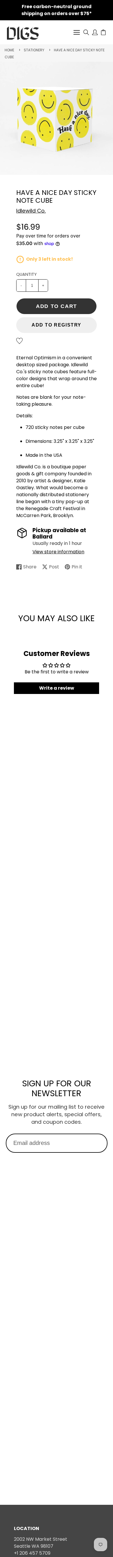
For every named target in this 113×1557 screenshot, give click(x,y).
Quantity (26, 274)
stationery (34, 50)
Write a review (56, 688)
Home (9, 50)
